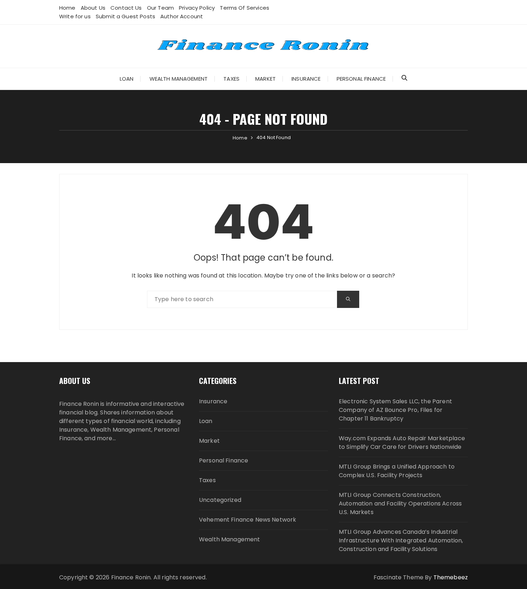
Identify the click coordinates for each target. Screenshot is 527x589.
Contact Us (126, 7)
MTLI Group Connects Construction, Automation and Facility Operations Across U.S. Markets (400, 503)
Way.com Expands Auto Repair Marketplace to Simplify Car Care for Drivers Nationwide (402, 442)
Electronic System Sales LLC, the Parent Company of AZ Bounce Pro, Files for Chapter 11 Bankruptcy (395, 410)
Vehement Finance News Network (247, 520)
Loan (127, 78)
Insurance (306, 78)
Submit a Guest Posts (125, 16)
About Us (93, 7)
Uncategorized (220, 500)
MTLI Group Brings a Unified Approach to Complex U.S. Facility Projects (397, 470)
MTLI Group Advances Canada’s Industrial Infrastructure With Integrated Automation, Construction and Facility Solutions (401, 540)
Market (265, 78)
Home (67, 7)
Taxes (231, 78)
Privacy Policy (197, 7)
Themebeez (450, 577)
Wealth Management (178, 78)
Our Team (160, 7)
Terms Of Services (244, 7)
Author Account (181, 16)
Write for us (75, 16)
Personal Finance (361, 78)
